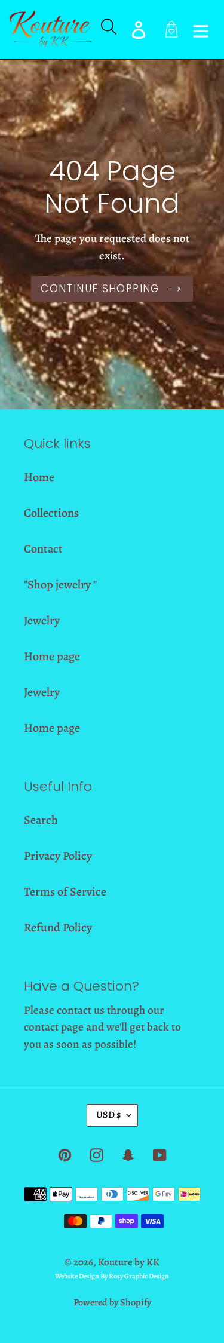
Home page (52, 656)
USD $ (108, 1114)
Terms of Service (65, 892)
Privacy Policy (58, 856)
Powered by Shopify (112, 1302)
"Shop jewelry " (60, 585)
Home (39, 477)
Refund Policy (58, 927)
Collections (51, 513)
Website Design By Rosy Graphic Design (112, 1276)
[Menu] (200, 29)
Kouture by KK (128, 1262)
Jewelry (42, 620)
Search (41, 820)
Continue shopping (100, 288)
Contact (43, 549)
